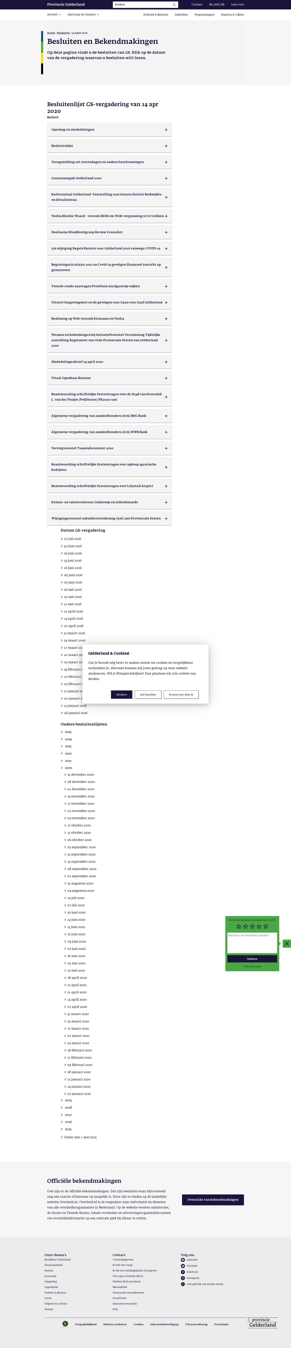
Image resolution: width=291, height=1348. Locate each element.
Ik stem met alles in (181, 694)
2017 (68, 1114)
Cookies (138, 1324)
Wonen (48, 1309)
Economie (50, 1276)
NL (211, 4)
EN (217, 4)
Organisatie (51, 1287)
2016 (68, 1122)
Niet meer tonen (252, 966)
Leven (48, 1298)
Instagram (193, 1278)
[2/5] (245, 927)
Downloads (119, 1298)
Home (51, 33)
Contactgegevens (123, 1260)
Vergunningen (204, 15)
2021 (68, 760)
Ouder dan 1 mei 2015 (80, 1137)
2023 (68, 746)
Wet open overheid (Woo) (128, 1276)
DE (222, 4)
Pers (115, 1309)
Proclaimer (221, 1324)
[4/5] (259, 927)
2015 (68, 1129)
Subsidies (181, 15)
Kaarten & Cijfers (232, 15)
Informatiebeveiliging (164, 1324)
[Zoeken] (174, 4)
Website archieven (115, 1324)
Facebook (192, 1272)
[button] (54, 14)
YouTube (192, 1266)
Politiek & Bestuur (155, 15)
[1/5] (238, 927)
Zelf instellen (148, 694)
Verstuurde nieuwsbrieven (128, 1293)
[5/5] (265, 927)
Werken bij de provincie (127, 1281)
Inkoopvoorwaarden (125, 1304)
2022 (68, 753)
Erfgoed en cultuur (55, 1304)
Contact (196, 4)
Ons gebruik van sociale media (205, 1284)
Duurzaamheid (53, 1265)
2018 (68, 1107)
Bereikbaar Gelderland (57, 1260)
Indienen (252, 959)
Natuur (48, 1271)
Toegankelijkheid (85, 1324)
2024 (68, 739)
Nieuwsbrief (120, 1287)
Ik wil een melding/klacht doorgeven (135, 1271)
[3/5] (252, 927)
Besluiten (63, 33)
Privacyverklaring (196, 1324)
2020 (68, 768)
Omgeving (50, 1281)
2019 (68, 1100)
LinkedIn (192, 1260)
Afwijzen (121, 694)
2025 (68, 732)
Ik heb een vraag (122, 1265)
